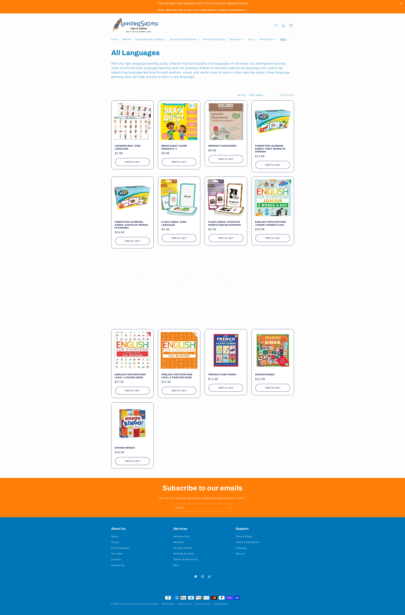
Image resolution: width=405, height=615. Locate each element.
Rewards (179, 542)
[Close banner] (401, 3)
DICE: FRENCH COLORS (129, 301)
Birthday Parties (183, 548)
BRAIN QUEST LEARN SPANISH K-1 (174, 147)
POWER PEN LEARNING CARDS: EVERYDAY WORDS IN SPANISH (131, 225)
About (114, 536)
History (115, 542)
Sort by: (241, 95)
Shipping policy (221, 604)
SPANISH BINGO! (125, 447)
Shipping (241, 548)
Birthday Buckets (184, 553)
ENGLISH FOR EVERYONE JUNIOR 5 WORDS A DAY (270, 223)
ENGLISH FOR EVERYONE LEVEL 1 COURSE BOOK (130, 376)
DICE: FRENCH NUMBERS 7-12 (225, 303)
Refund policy (168, 604)
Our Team (117, 553)
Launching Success (129, 604)
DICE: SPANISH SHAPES (176, 301)
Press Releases (120, 548)
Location (116, 559)
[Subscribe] (228, 508)
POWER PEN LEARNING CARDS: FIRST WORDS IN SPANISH (270, 149)
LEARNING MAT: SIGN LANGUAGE (128, 147)
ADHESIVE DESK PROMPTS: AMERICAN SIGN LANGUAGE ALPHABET (272, 304)
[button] (150, 39)
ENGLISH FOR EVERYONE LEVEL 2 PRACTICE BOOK (176, 376)
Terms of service (203, 604)
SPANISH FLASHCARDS (222, 146)
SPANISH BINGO (265, 374)
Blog (176, 565)
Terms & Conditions (247, 542)
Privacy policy (184, 604)
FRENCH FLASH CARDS (222, 374)
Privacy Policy (244, 536)
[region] (202, 3)
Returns (240, 553)
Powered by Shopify (148, 604)
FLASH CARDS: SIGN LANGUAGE (173, 223)
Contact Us (118, 565)
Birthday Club (182, 536)
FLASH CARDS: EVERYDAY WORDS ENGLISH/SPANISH (224, 223)
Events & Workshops (186, 559)
